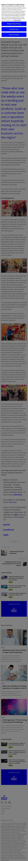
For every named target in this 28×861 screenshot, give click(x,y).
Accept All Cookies (14, 34)
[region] (14, 19)
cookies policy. (17, 20)
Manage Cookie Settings (14, 23)
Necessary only (14, 29)
